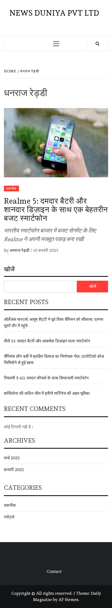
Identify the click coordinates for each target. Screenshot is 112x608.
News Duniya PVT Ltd (54, 12)
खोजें (9, 269)
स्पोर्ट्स (9, 517)
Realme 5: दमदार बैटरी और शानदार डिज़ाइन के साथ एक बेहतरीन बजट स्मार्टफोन (56, 209)
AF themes (68, 599)
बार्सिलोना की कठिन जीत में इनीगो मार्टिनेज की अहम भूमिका (47, 393)
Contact (54, 571)
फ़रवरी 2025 (14, 469)
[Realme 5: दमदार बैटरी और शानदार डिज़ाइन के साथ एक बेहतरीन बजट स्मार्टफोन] (56, 141)
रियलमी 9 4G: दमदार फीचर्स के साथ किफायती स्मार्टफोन (46, 377)
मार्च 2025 (12, 457)
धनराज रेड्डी (20, 250)
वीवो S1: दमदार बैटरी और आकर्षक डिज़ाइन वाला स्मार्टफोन (47, 341)
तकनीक (11, 188)
